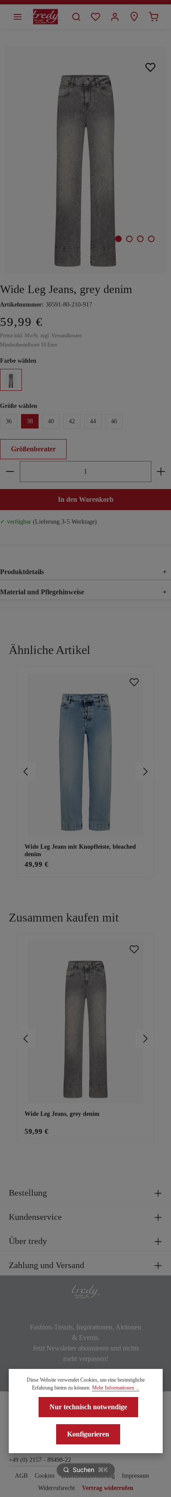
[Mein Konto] (115, 16)
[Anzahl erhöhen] (161, 471)
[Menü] (17, 16)
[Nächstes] (144, 771)
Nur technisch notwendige (88, 1407)
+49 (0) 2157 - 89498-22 (40, 1460)
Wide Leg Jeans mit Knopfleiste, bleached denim (80, 850)
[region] (85, 771)
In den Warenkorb (86, 499)
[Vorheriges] (26, 771)
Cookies (44, 1475)
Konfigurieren (88, 1434)
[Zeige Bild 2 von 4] (129, 239)
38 (30, 421)
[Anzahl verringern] (10, 471)
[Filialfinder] (134, 16)
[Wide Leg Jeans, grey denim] (85, 160)
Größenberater (33, 449)
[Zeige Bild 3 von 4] (140, 239)
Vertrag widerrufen (107, 1488)
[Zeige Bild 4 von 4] (151, 239)
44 (93, 421)
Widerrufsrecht (56, 1488)
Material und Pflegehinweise (83, 592)
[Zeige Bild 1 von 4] (118, 239)
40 (51, 421)
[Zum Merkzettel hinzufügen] (150, 67)
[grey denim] (11, 380)
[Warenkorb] (153, 16)
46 (114, 421)
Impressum (135, 1475)
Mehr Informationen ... (115, 1388)
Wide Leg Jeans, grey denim (62, 1114)
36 (9, 421)
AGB (21, 1475)
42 (72, 421)
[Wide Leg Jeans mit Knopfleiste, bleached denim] (85, 754)
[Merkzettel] (95, 16)
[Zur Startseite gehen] (46, 16)
